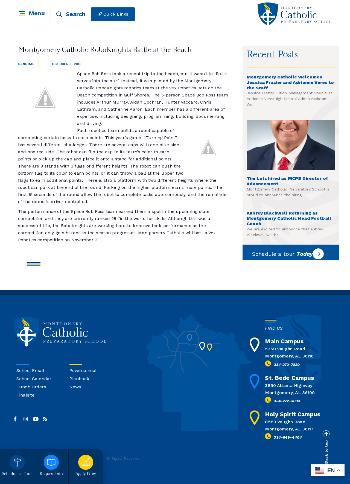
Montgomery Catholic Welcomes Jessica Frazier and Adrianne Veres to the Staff (290, 82)
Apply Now (85, 474)
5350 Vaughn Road (285, 348)
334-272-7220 (287, 364)
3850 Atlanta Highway (288, 385)
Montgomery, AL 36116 (289, 356)
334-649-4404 (288, 437)
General (26, 64)
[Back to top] (325, 434)
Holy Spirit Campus (292, 414)
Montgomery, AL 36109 (290, 392)
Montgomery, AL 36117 (289, 429)
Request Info (51, 474)
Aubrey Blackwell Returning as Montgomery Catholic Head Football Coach (289, 218)
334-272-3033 (287, 401)
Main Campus (284, 341)
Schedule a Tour (17, 474)
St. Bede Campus (289, 377)
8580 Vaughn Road (285, 421)
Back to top (326, 452)
